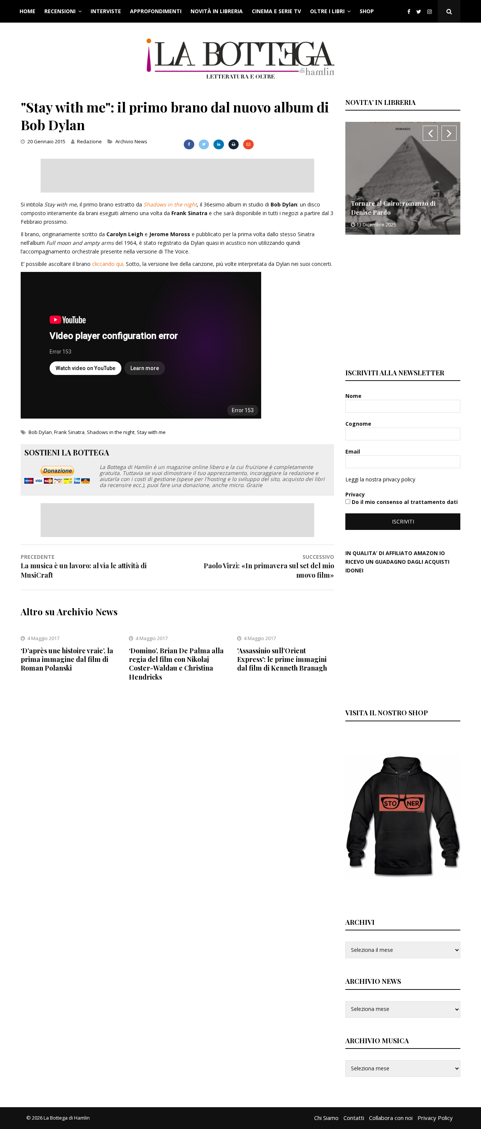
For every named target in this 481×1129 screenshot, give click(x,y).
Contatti (353, 1117)
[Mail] (248, 144)
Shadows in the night (170, 204)
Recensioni (60, 11)
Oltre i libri (327, 11)
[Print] (233, 144)
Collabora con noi (391, 1117)
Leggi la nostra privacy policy (380, 479)
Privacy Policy (435, 1117)
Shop (367, 11)
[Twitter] (418, 11)
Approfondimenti (156, 11)
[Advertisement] (177, 176)
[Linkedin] (218, 144)
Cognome (359, 423)
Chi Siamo (326, 1117)
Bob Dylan (40, 432)
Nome (354, 395)
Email (353, 451)
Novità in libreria (217, 11)
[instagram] (431, 11)
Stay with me (151, 432)
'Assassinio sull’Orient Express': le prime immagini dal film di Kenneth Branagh (282, 659)
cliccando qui (107, 263)
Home (27, 11)
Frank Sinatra (69, 432)
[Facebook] (408, 11)
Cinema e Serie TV (276, 11)
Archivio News (131, 141)
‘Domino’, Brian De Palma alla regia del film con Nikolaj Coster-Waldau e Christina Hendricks (176, 663)
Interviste (106, 11)
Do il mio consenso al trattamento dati (404, 501)
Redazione (89, 141)
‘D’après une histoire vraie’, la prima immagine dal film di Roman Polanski (67, 659)
